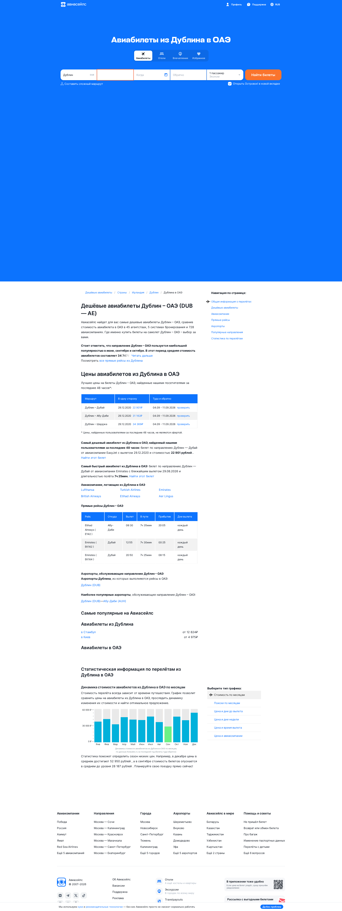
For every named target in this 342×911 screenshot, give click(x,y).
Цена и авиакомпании (228, 735)
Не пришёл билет (255, 822)
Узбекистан (214, 840)
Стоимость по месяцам (229, 695)
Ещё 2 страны (216, 853)
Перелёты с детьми (257, 846)
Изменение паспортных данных (264, 840)
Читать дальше (142, 355)
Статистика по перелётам (227, 338)
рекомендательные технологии (104, 906)
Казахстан (213, 828)
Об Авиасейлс (121, 879)
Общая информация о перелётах (231, 301)
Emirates (165, 489)
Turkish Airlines (130, 489)
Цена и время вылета (228, 727)
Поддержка (119, 892)
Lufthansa (87, 489)
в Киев (85, 637)
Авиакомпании (220, 313)
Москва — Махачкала (108, 840)
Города (145, 813)
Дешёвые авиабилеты (224, 307)
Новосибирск (149, 828)
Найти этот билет (93, 457)
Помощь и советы (257, 813)
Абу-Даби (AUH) (114, 601)
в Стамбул (88, 632)
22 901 (137, 407)
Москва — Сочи (104, 822)
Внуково (178, 828)
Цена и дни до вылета (228, 711)
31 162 (137, 415)
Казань (177, 834)
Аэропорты (218, 326)
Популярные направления (227, 332)
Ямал (60, 840)
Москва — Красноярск (108, 834)
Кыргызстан (214, 846)
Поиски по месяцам (227, 703)
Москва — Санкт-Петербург (112, 846)
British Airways (91, 496)
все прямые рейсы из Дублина (121, 360)
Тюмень (145, 840)
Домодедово (181, 840)
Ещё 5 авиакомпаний (70, 853)
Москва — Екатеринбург (110, 853)
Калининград (148, 846)
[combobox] (79, 74)
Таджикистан (215, 834)
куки (80, 906)
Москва (145, 822)
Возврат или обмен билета (261, 828)
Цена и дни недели (226, 719)
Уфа (175, 846)
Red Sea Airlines (67, 846)
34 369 (138, 424)
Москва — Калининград (109, 828)
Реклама (118, 898)
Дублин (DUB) (90, 585)
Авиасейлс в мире (220, 813)
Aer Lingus (166, 496)
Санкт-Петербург (152, 834)
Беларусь (213, 822)
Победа (62, 822)
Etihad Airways (130, 496)
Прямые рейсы (220, 319)
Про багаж (250, 834)
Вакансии (118, 885)
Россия (61, 828)
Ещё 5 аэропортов (185, 853)
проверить (183, 407)
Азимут (61, 834)
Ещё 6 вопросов (254, 853)
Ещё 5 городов (150, 853)
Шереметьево (182, 822)
